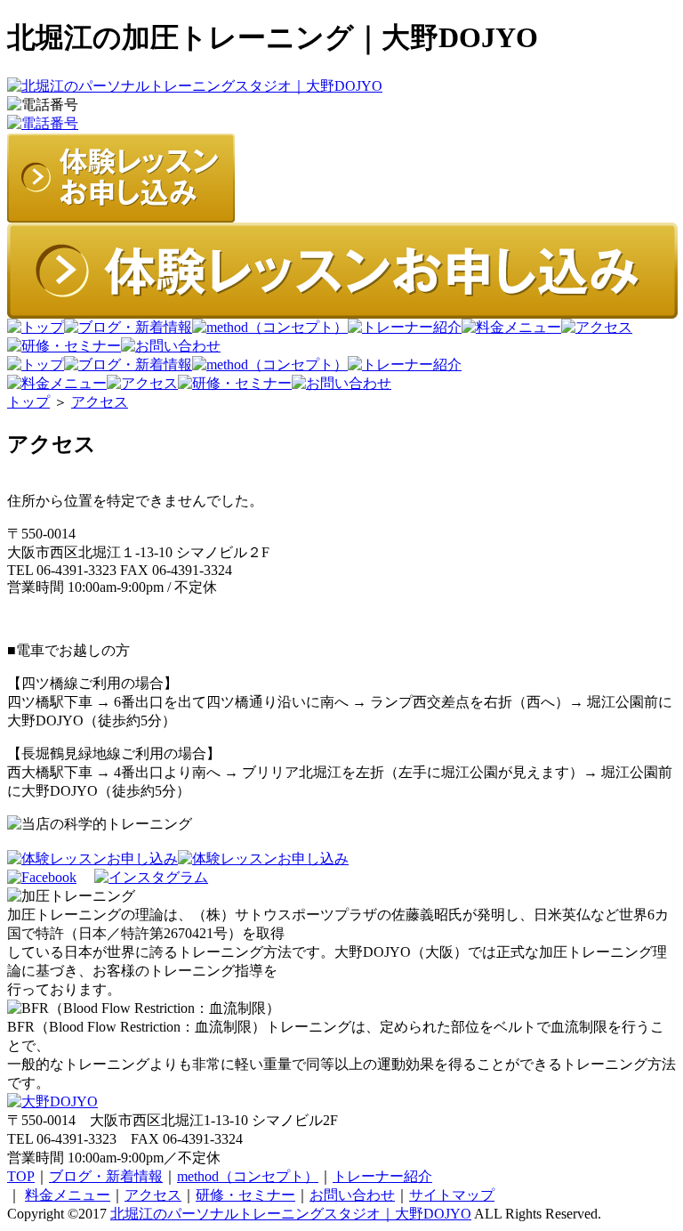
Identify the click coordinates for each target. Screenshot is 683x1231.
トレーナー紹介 (382, 1176)
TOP (21, 1176)
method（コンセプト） (247, 1176)
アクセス (99, 401)
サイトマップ (451, 1195)
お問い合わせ (352, 1195)
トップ (28, 401)
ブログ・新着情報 (106, 1176)
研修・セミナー (245, 1195)
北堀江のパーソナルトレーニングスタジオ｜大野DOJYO (290, 1213)
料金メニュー (67, 1195)
